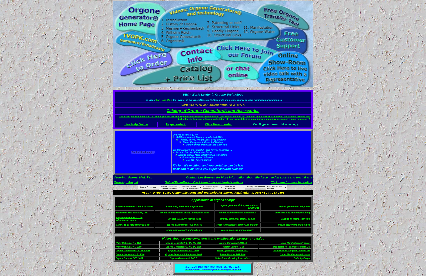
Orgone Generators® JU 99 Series (133, 250)
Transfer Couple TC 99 (232, 247)
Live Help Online (136, 124)
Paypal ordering (177, 124)
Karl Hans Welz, (164, 100)
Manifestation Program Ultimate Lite (291, 247)
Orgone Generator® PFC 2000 (183, 250)
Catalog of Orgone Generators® (210, 187)
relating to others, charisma (295, 219)
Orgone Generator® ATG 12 (233, 243)
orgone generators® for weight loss (237, 212)
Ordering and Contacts (255, 186)
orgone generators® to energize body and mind (184, 212)
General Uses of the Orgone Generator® (169, 187)
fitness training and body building (292, 212)
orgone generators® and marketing (184, 230)
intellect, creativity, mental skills (184, 219)
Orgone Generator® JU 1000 (130, 254)
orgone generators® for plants (294, 206)
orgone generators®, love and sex (184, 225)
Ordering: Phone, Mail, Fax (133, 177)
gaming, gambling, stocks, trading (237, 219)
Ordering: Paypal (126, 182)
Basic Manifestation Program (295, 243)
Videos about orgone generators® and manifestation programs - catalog (213, 238)
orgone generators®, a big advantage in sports (129, 218)
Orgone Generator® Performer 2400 (183, 254)
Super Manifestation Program (295, 254)
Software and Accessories (230, 187)
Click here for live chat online (291, 182)
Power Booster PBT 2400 (232, 254)
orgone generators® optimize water (134, 206)
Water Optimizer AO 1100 (128, 243)
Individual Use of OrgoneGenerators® (190, 187)
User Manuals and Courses (274, 187)
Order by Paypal (302, 258)
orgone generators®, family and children (237, 225)
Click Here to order (218, 124)
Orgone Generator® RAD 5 (183, 258)
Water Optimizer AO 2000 (128, 247)
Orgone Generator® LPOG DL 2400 (183, 247)
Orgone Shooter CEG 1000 (129, 258)
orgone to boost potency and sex (133, 225)
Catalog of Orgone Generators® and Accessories (213, 110)
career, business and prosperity (237, 230)
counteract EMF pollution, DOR (132, 212)
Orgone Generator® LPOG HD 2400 (183, 243)
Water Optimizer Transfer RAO (232, 250)
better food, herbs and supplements (184, 206)
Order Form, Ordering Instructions (232, 258)
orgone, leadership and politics (294, 225)
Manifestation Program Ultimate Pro (291, 250)
